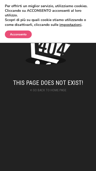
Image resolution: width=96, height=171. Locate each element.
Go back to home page (48, 90)
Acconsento (18, 34)
